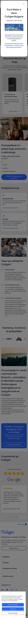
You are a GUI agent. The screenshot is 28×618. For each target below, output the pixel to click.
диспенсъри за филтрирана (14, 37)
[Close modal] (23, 3)
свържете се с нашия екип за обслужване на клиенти (14, 46)
